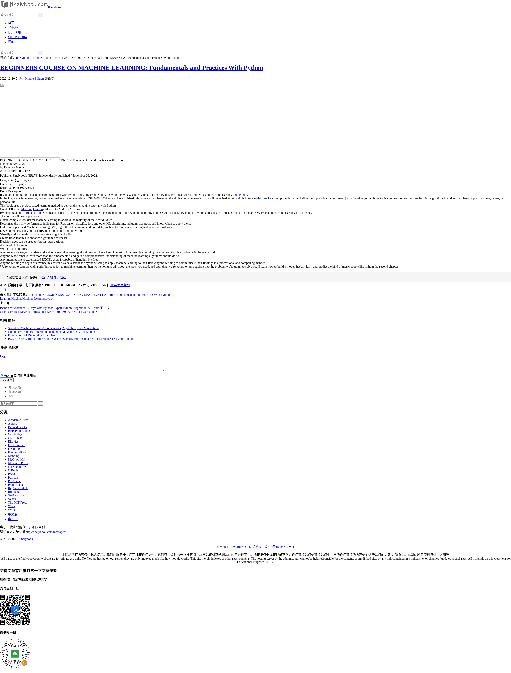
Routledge (14, 491)
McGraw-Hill (16, 459)
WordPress (239, 546)
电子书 (13, 519)
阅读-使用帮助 (120, 285)
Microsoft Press (18, 463)
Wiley (11, 506)
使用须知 (14, 32)
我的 (11, 42)
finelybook (54, 7)
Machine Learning (267, 198)
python (242, 194)
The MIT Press (17, 502)
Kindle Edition (42, 57)
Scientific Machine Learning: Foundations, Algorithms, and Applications (53, 328)
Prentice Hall (16, 484)
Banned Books (17, 427)
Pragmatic (14, 481)
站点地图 (255, 546)
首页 (11, 23)
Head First (14, 448)
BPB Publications (19, 430)
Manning (13, 456)
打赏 (5, 290)
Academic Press (18, 420)
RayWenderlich (18, 488)
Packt (11, 474)
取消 (3, 356)
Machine (26, 209)
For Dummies (16, 445)
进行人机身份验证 (53, 277)
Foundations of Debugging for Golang (32, 335)
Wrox (11, 509)
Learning (38, 209)
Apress (12, 423)
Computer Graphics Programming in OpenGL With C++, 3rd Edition (51, 331)
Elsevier (13, 441)
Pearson (13, 477)
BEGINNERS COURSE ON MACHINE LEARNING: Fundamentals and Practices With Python (131, 67)
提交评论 (7, 380)
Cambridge (15, 434)
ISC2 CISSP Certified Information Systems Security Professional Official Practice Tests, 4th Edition (71, 338)
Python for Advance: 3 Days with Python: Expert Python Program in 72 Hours (49, 308)
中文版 (13, 514)
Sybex (12, 499)
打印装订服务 (17, 37)
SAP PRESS (16, 495)
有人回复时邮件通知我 (20, 375)
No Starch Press (18, 466)
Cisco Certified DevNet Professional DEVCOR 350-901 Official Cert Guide (48, 311)
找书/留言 (15, 27)
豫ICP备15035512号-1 (279, 546)
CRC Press (15, 438)
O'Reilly (13, 470)
